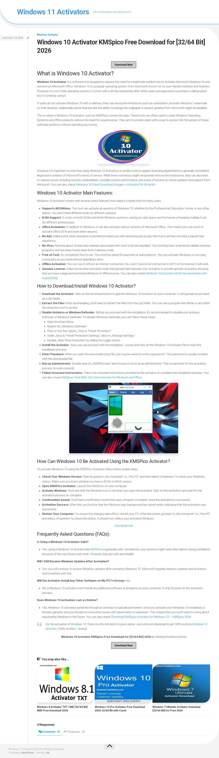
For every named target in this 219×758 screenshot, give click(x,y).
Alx (47, 752)
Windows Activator (47, 34)
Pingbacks (75, 731)
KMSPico (96, 549)
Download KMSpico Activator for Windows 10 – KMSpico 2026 (151, 616)
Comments (50, 731)
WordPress (28, 752)
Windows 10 (78, 624)
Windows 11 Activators (53, 12)
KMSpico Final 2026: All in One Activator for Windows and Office (101, 377)
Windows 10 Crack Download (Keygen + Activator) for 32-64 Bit (115, 184)
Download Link (123, 525)
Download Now (124, 64)
